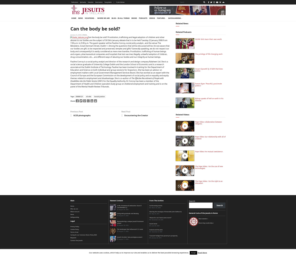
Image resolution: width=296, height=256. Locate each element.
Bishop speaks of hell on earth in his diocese (209, 99)
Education (90, 2)
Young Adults (108, 2)
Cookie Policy (74, 229)
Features (161, 18)
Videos (152, 18)
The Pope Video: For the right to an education (209, 182)
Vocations (90, 18)
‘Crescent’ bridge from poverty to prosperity (163, 236)
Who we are (74, 209)
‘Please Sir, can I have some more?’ (160, 217)
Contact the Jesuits (76, 240)
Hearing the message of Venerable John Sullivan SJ (165, 211)
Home (73, 18)
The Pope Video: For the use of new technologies (209, 167)
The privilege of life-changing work (208, 54)
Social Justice (99, 2)
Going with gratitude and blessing (128, 213)
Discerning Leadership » (206, 223)
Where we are (103, 18)
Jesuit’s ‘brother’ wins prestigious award (129, 237)
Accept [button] (193, 253)
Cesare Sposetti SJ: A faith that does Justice (209, 70)
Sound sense (153, 224)
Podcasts (143, 18)
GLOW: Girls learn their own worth (208, 39)
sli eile (88, 96)
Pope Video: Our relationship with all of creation (210, 138)
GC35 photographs (82, 115)
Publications (74, 2)
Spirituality (83, 2)
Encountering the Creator (136, 115)
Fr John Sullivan (120, 2)
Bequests (73, 238)
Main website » (203, 219)
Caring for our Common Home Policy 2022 (83, 235)
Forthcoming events (155, 205)
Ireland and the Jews (156, 230)
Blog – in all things (121, 18)
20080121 (79, 96)
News (80, 18)
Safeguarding (174, 18)
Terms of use (74, 232)
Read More (202, 252)
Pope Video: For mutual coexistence (209, 151)
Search (192, 201)
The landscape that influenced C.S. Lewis (130, 229)
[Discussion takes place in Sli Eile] (79, 37)
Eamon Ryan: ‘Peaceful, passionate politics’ (208, 85)
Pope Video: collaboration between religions (208, 123)
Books (134, 18)
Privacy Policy (74, 226)
